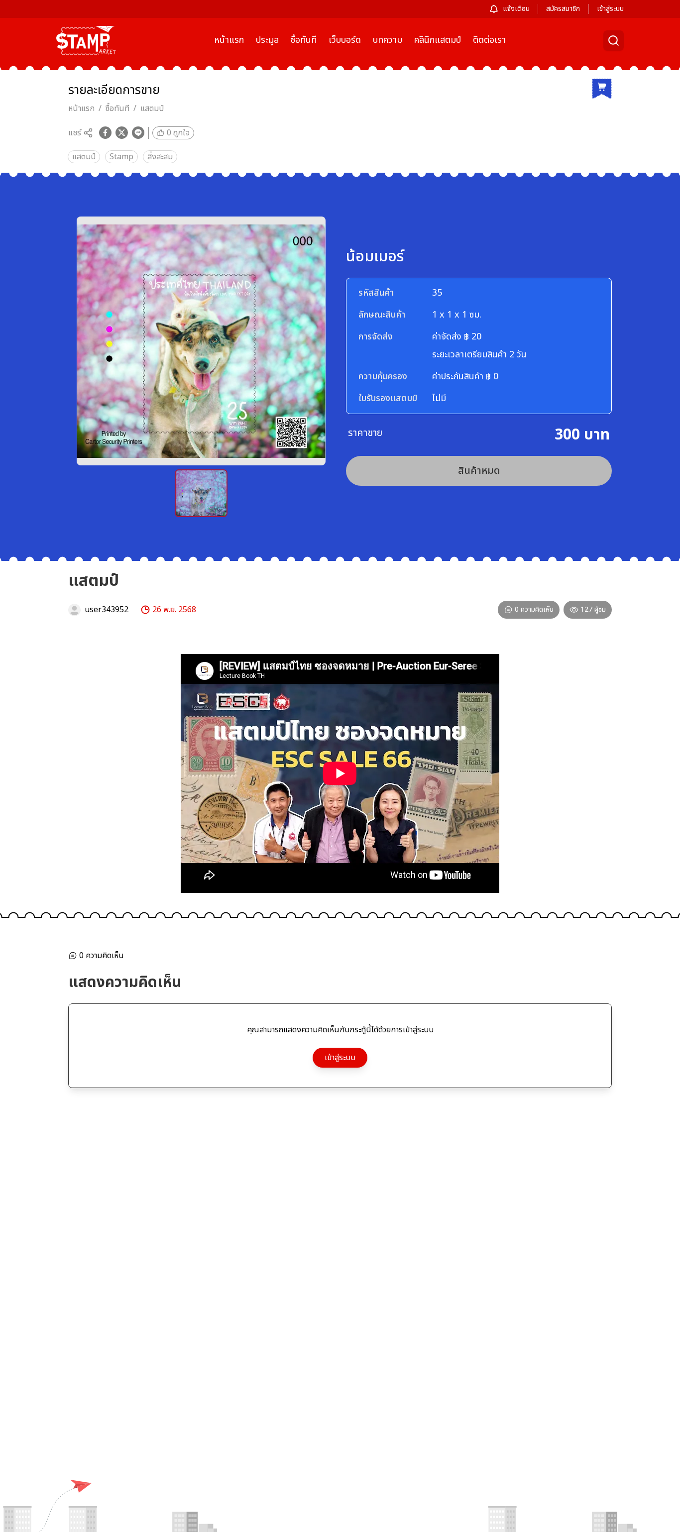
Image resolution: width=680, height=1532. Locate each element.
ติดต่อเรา (489, 40)
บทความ (387, 40)
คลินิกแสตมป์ (437, 40)
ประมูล (267, 40)
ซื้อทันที (304, 40)
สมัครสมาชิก (563, 9)
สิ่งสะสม (160, 157)
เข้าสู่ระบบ (610, 9)
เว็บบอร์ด (345, 40)
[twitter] (121, 132)
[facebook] (105, 132)
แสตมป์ (152, 108)
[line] (138, 132)
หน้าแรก (229, 40)
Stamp (121, 157)
